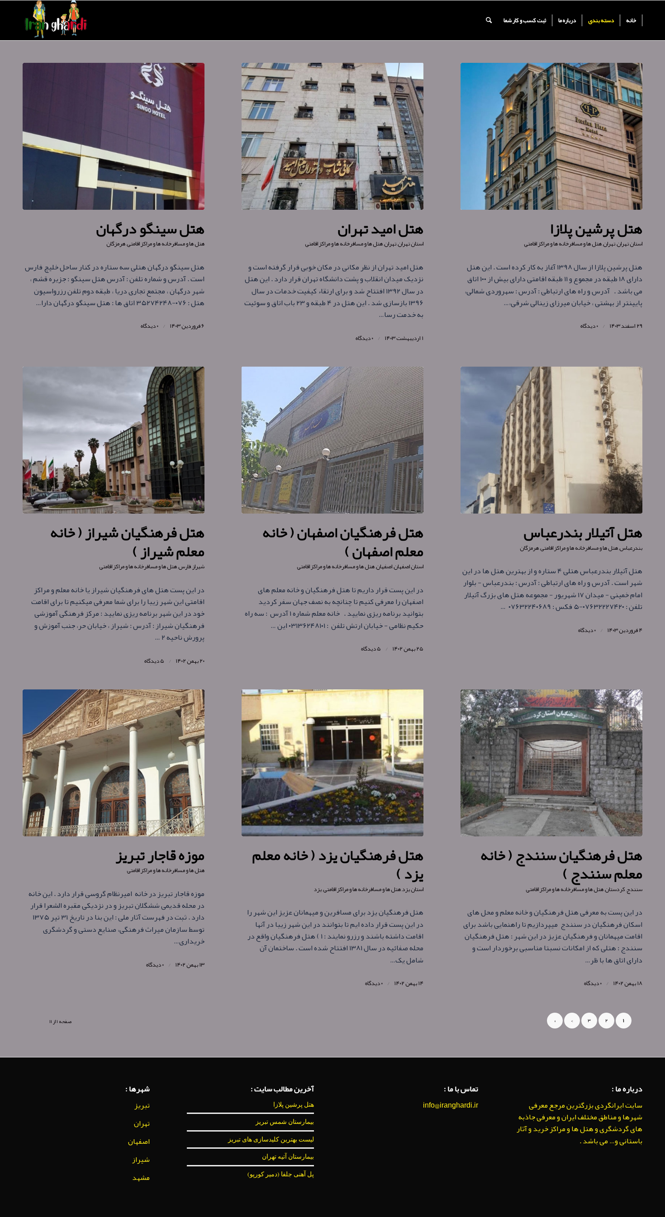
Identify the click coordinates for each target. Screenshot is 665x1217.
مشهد (141, 1177)
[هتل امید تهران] (332, 136)
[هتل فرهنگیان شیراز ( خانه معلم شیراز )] (113, 440)
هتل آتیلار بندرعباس (582, 532)
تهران (609, 244)
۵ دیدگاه (371, 649)
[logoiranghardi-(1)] (55, 20)
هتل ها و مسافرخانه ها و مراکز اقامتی (563, 244)
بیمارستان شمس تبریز (285, 1122)
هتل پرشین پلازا (596, 228)
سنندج (634, 889)
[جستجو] (489, 20)
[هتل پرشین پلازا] (551, 136)
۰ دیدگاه (589, 326)
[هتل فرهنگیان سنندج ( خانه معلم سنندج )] (551, 762)
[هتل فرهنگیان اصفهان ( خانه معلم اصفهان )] (332, 440)
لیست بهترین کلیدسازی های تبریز (271, 1139)
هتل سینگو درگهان (150, 228)
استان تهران (629, 244)
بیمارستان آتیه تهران (288, 1156)
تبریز (142, 1105)
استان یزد (412, 889)
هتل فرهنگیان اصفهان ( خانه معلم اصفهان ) (342, 542)
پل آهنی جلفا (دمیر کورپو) (280, 1174)
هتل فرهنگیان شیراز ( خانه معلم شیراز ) (127, 542)
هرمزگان (115, 244)
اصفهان (384, 566)
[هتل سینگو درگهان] (113, 136)
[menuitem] (631, 20)
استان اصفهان (408, 566)
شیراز (198, 566)
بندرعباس (630, 548)
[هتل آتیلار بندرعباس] (551, 440)
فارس (184, 566)
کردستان (615, 889)
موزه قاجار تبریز (160, 855)
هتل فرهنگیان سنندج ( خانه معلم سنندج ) (561, 864)
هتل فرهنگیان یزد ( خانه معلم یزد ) (337, 864)
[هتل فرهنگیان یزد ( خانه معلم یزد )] (332, 762)
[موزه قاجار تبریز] (113, 762)
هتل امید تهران (380, 228)
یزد (318, 889)
